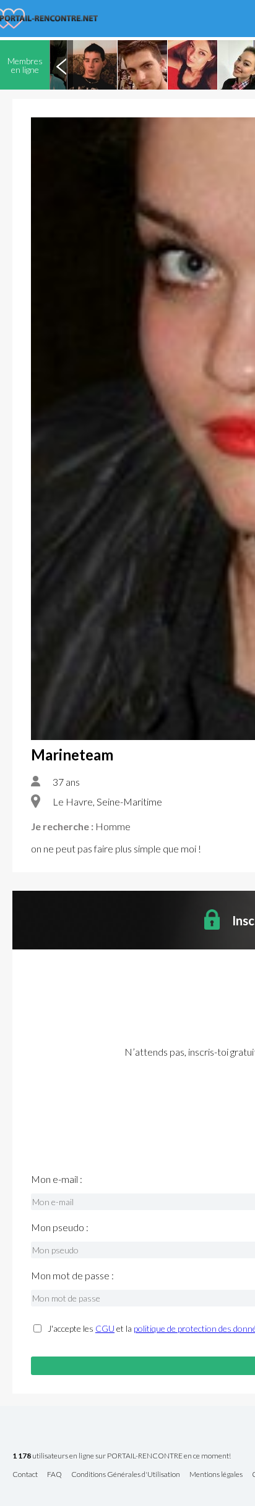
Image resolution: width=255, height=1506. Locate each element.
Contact (25, 1475)
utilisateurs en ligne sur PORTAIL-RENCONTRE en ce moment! (121, 1456)
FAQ (54, 1475)
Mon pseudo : (60, 1227)
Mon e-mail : (56, 1179)
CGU (105, 1328)
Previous (61, 65)
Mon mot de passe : (72, 1276)
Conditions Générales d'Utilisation (125, 1475)
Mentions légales (216, 1475)
